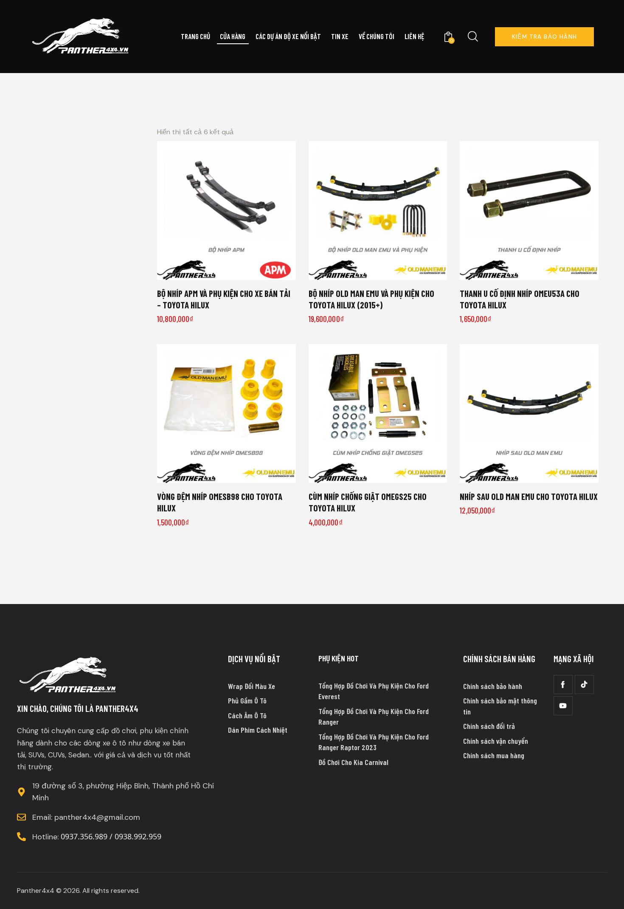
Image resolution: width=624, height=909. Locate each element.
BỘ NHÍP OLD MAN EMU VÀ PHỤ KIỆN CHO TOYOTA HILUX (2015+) (371, 299)
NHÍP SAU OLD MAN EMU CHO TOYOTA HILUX (529, 496)
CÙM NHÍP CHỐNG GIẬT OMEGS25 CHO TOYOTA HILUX (368, 502)
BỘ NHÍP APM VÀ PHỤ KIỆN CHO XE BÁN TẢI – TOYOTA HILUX (223, 299)
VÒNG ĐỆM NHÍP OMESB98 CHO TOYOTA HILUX (219, 502)
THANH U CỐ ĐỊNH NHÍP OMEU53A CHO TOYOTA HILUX (519, 299)
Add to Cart (231, 270)
